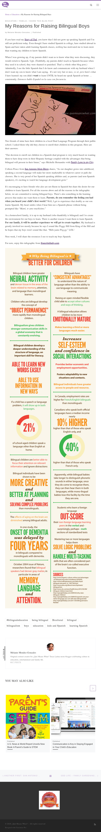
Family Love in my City (82, 162)
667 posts (15, 662)
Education (15, 14)
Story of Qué (31, 39)
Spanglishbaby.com (50, 243)
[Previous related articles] (86, 688)
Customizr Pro (21, 827)
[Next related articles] (93, 688)
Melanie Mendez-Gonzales (19, 32)
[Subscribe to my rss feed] (95, 824)
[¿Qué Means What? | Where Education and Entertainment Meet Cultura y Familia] (5, 4)
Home (7, 14)
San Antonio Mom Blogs (37, 168)
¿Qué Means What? (20, 824)
